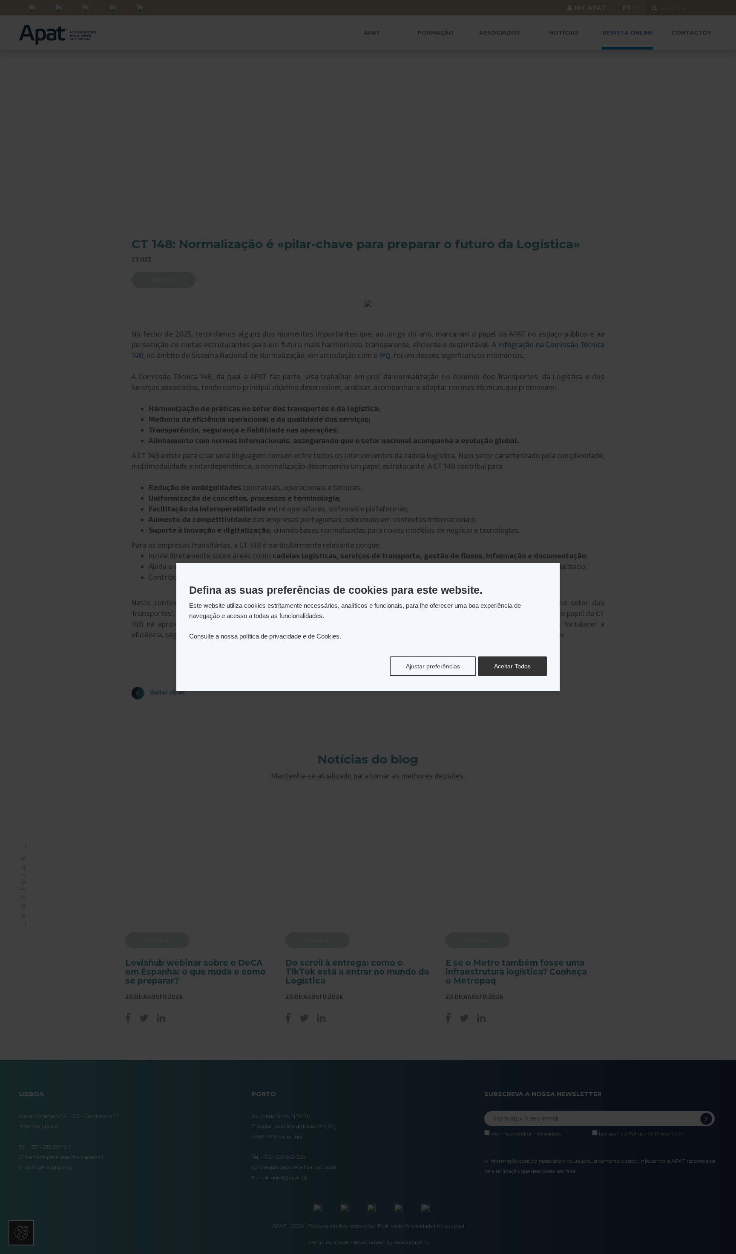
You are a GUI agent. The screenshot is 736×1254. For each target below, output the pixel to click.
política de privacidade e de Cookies (289, 636)
